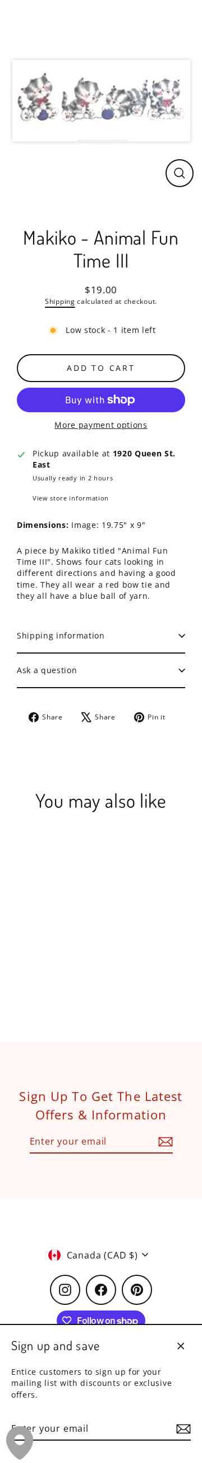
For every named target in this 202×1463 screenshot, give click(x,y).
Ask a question (47, 670)
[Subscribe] (182, 1429)
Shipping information (61, 635)
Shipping (60, 301)
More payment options (101, 425)
